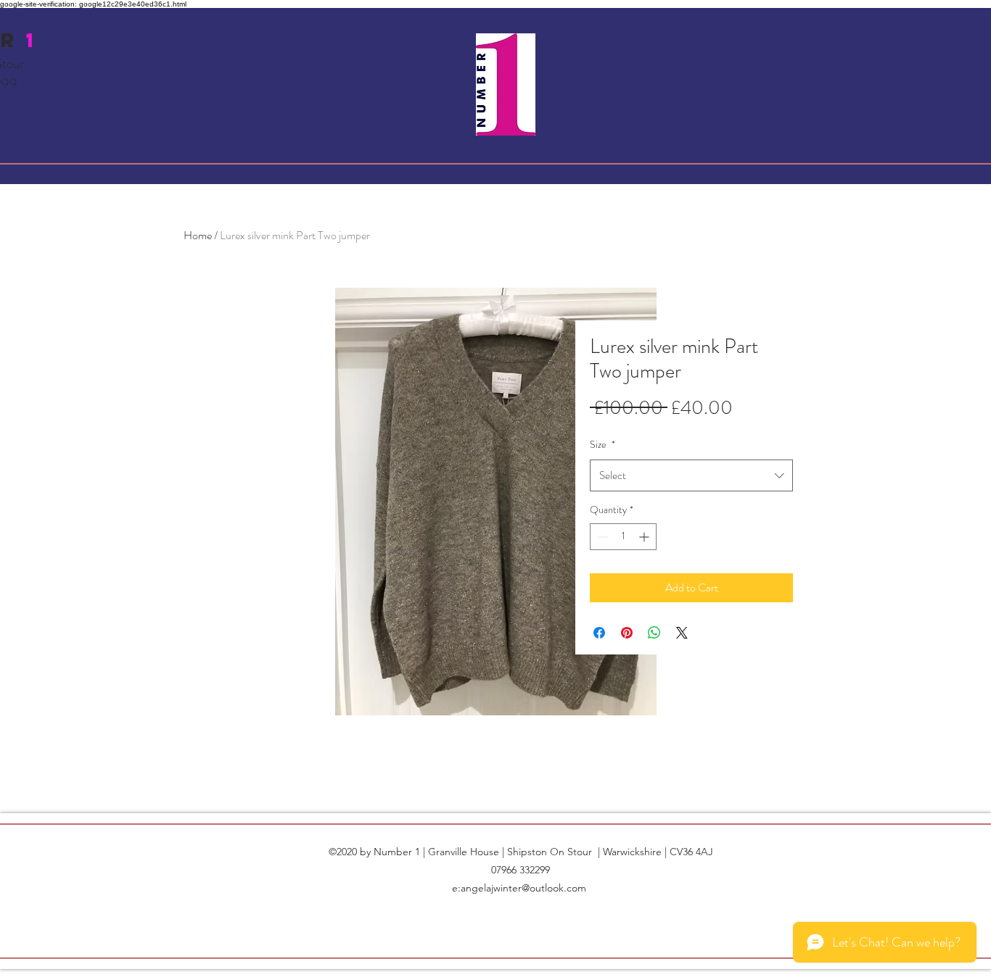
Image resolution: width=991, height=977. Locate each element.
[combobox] (691, 475)
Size (602, 444)
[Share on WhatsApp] (654, 632)
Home (198, 235)
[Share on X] (682, 632)
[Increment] (645, 536)
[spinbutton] (623, 536)
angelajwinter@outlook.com (523, 887)
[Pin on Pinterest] (627, 632)
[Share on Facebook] (599, 632)
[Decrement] (601, 536)
